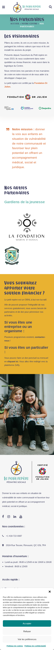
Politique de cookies (15, 646)
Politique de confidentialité (35, 646)
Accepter (27, 623)
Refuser (27, 631)
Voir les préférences (27, 639)
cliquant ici (12, 361)
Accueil (14, 24)
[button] (49, 591)
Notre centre (29, 24)
